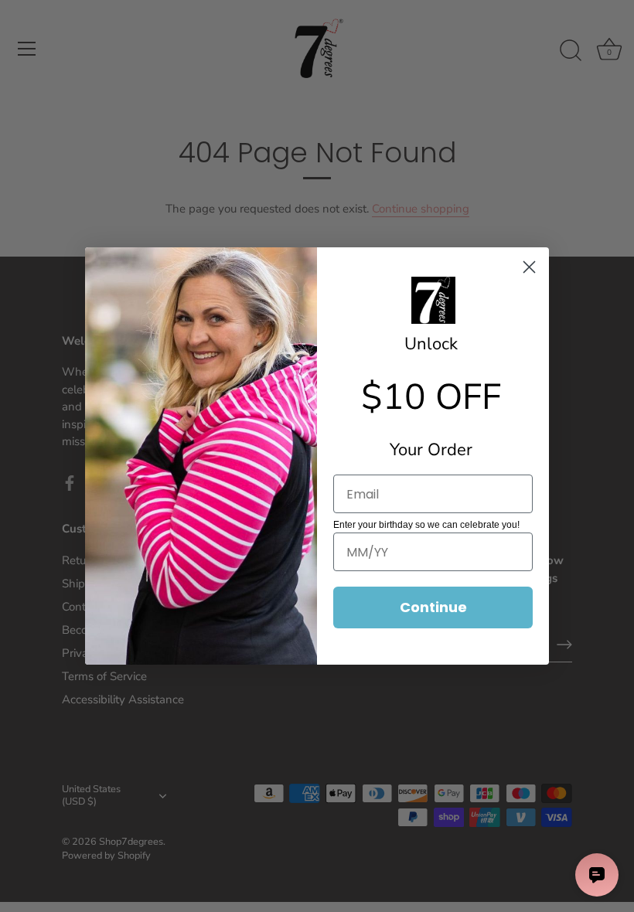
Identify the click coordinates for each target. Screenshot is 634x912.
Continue (433, 607)
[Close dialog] (529, 267)
